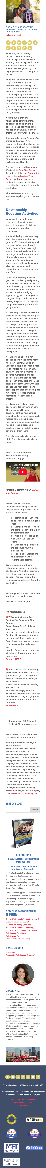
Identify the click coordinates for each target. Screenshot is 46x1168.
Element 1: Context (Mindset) (18, 919)
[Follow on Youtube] (33, 1077)
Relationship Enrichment (16, 933)
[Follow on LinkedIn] (12, 1077)
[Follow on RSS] (38, 1077)
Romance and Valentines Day (18, 939)
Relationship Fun (13, 936)
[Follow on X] (17, 1077)
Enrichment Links (18, 1099)
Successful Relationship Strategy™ (20, 955)
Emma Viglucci (14, 35)
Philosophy (10, 952)
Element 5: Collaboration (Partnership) (22, 930)
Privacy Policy (23, 1105)
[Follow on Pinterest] (28, 1077)
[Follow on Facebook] (7, 1077)
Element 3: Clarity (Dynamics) (18, 925)
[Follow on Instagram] (23, 1077)
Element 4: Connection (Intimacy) (20, 927)
